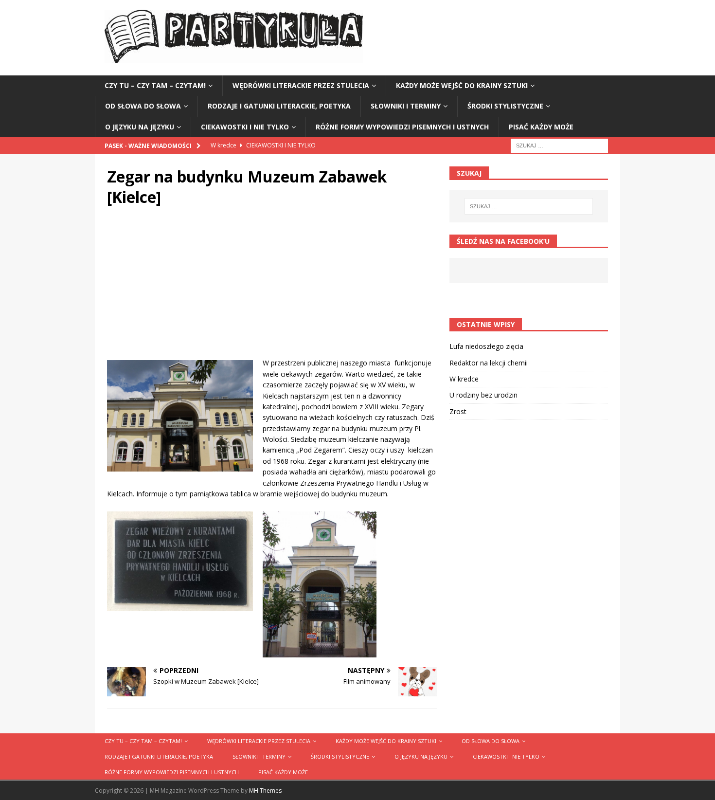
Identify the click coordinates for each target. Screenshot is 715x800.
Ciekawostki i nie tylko (245, 126)
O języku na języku (139, 126)
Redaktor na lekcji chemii (488, 362)
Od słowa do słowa (143, 105)
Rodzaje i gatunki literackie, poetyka (279, 105)
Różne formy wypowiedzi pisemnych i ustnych (402, 126)
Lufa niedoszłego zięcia (486, 346)
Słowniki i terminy (406, 105)
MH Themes (265, 790)
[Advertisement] (272, 289)
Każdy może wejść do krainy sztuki (462, 85)
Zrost (457, 411)
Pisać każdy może (541, 126)
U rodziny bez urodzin (483, 395)
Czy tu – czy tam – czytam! (155, 85)
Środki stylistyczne (505, 105)
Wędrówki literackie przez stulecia (300, 85)
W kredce (464, 378)
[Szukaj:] (559, 144)
